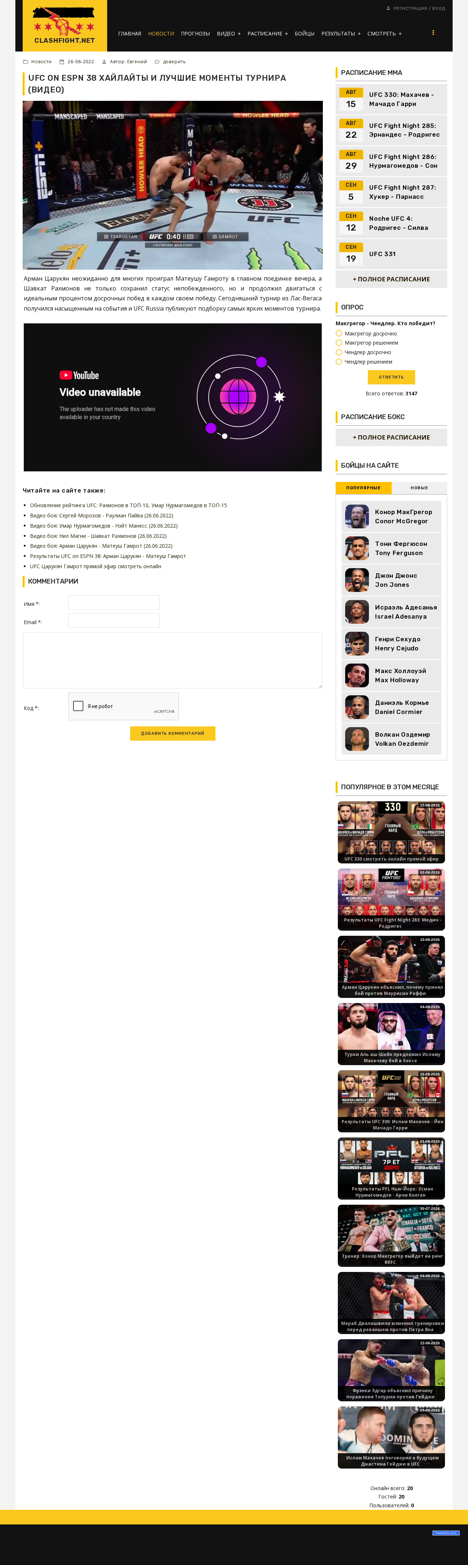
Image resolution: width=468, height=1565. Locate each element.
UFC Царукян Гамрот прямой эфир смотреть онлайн (95, 566)
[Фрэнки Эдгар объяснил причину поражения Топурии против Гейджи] (391, 1368)
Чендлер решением (368, 361)
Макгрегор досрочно (371, 333)
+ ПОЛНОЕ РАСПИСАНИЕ (391, 279)
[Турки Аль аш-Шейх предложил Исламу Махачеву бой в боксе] (391, 1032)
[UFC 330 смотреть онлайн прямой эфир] (391, 830)
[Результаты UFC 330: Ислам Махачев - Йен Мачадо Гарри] (391, 1099)
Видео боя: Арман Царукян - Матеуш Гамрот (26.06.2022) (101, 545)
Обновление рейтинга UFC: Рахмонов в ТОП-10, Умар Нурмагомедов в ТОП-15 (128, 505)
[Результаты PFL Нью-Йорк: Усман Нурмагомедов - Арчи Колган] (391, 1166)
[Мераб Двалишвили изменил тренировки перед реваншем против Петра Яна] (391, 1301)
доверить (174, 61)
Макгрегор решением (371, 342)
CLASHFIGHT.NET (64, 41)
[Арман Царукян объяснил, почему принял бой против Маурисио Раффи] (391, 965)
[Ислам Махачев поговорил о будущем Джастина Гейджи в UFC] (391, 1435)
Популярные (363, 488)
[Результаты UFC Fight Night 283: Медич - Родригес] (391, 897)
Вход (438, 8)
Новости (41, 61)
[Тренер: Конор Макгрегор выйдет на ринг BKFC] (391, 1234)
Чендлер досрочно (368, 352)
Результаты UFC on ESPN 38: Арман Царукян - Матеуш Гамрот (108, 555)
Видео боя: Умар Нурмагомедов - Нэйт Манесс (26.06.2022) (104, 525)
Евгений (137, 61)
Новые (419, 488)
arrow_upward (451, 1548)
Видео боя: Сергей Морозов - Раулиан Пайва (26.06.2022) (101, 515)
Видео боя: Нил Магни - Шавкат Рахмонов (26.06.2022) (98, 535)
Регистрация (410, 8)
